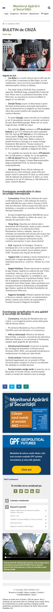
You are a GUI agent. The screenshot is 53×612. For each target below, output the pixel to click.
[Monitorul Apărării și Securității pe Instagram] (37, 491)
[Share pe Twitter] (12, 386)
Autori (33, 595)
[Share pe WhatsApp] (26, 386)
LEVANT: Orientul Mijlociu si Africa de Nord (26, 519)
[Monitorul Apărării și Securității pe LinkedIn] (32, 491)
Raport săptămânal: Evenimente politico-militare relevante (25, 511)
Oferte (25, 14)
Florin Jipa (7, 34)
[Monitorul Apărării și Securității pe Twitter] (21, 491)
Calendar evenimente (19, 501)
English (46, 14)
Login (6, 14)
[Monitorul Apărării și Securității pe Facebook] (15, 491)
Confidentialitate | (24, 595)
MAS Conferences (11, 479)
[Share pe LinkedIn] (19, 386)
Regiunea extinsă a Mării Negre (21, 526)
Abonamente (34, 14)
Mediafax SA (33, 590)
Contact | (41, 592)
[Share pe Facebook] (5, 386)
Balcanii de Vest (16, 523)
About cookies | (30, 592)
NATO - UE (14, 516)
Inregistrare (14, 14)
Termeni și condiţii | (16, 592)
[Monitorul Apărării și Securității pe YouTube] (26, 491)
